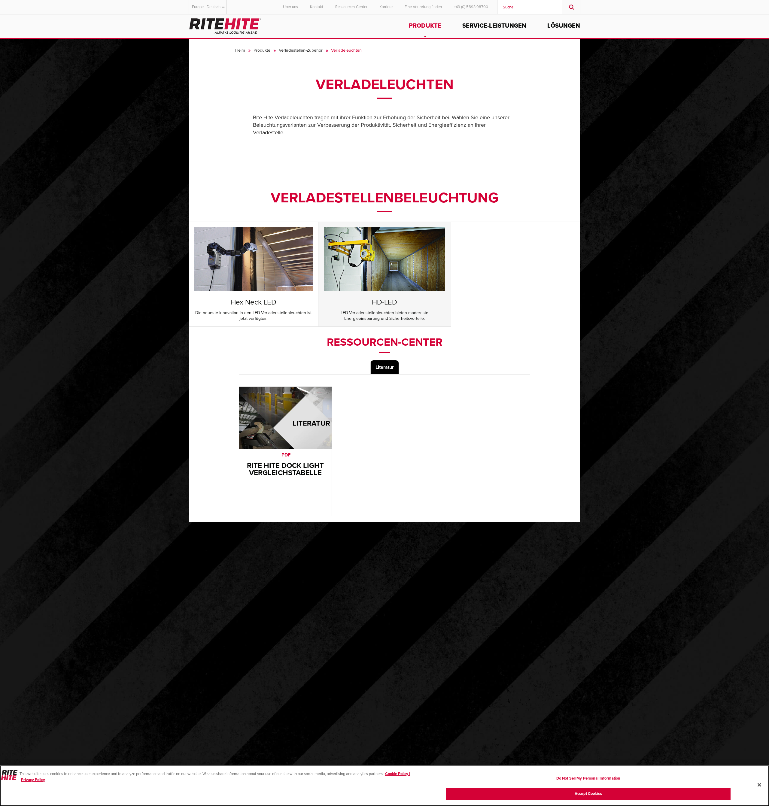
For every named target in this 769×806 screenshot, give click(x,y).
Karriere (386, 7)
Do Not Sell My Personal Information (588, 778)
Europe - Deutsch (206, 7)
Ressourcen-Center (351, 7)
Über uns (290, 7)
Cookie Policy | (397, 773)
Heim (240, 50)
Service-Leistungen (494, 25)
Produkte (425, 25)
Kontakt (316, 7)
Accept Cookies (588, 793)
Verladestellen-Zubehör (301, 50)
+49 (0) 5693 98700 (471, 7)
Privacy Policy (33, 779)
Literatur (384, 367)
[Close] (759, 784)
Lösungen (563, 25)
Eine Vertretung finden (423, 7)
